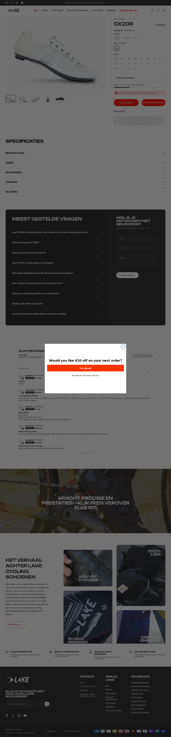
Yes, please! (85, 368)
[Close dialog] (123, 347)
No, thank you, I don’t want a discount (85, 375)
